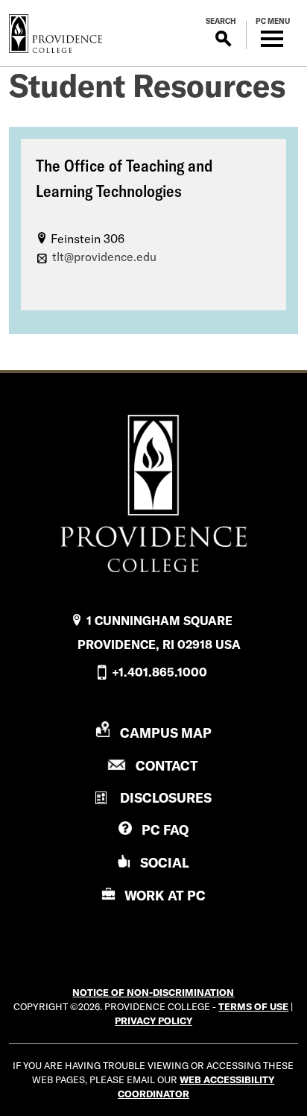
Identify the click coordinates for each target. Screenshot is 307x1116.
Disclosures (166, 797)
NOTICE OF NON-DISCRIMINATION (153, 992)
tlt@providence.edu (104, 256)
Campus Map (166, 733)
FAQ (165, 829)
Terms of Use (253, 1006)
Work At (165, 895)
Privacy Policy (153, 1020)
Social (164, 862)
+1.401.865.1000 (159, 672)
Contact (167, 765)
